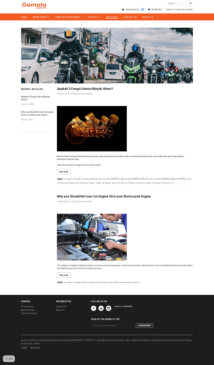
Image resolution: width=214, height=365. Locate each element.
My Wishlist (156, 9)
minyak (88, 178)
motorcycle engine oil (69, 182)
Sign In (169, 9)
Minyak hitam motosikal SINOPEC (155, 178)
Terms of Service (29, 313)
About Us (60, 310)
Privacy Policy (27, 306)
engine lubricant (82, 282)
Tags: (60, 179)
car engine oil (69, 178)
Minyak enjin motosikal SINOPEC (105, 178)
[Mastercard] (35, 347)
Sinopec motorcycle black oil (116, 182)
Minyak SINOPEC (178, 178)
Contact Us (61, 306)
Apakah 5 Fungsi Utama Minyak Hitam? (85, 89)
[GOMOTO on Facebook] (93, 308)
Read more (63, 172)
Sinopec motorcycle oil (164, 182)
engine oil (80, 178)
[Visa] (24, 347)
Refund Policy (27, 310)
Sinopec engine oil (96, 182)
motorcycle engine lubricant (110, 282)
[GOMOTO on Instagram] (108, 308)
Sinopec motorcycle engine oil (141, 182)
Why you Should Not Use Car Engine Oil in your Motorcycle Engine (104, 196)
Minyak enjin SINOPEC (130, 178)
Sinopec (85, 182)
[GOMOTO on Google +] (101, 308)
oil (79, 182)
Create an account (184, 9)
